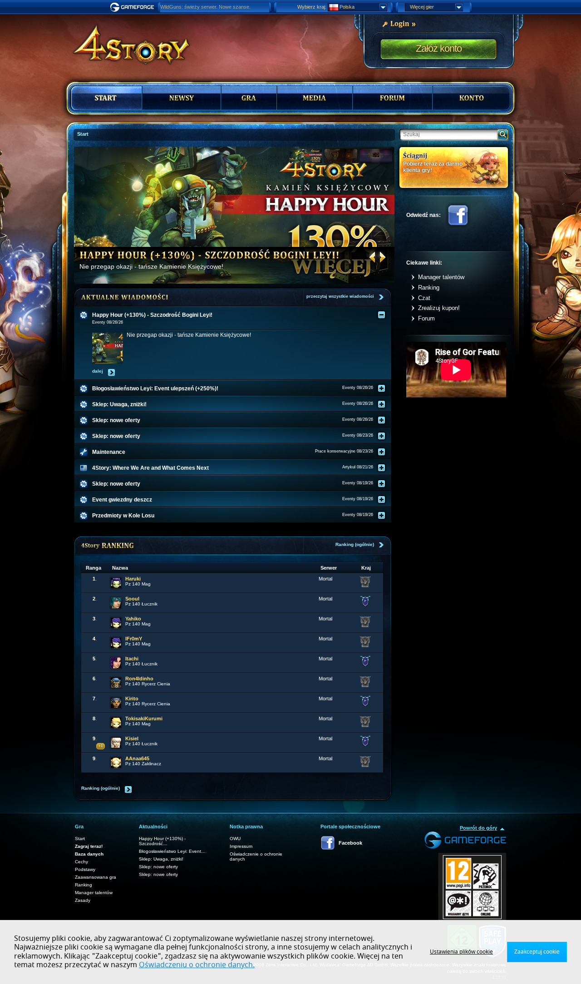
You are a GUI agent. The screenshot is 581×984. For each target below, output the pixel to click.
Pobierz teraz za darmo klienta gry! (433, 167)
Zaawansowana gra (95, 877)
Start (80, 838)
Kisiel (131, 738)
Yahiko (133, 618)
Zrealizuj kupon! (439, 308)
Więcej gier (422, 7)
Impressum (241, 846)
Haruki (133, 578)
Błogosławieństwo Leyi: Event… (172, 851)
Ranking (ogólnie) (354, 544)
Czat (424, 298)
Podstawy (85, 869)
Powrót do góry (478, 828)
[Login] (399, 23)
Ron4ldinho (139, 678)
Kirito (131, 698)
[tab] (238, 315)
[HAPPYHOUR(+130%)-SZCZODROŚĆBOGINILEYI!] (209, 255)
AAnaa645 (137, 758)
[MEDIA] (315, 98)
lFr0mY (133, 638)
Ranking (428, 287)
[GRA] (249, 98)
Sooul (132, 598)
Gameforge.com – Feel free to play (133, 7)
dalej (97, 371)
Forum (426, 318)
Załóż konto (439, 48)
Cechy (81, 861)
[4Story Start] (125, 41)
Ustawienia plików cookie (461, 952)
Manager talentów (441, 277)
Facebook (458, 215)
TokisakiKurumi (143, 718)
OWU (235, 838)
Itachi (131, 658)
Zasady (82, 900)
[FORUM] (393, 98)
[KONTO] (472, 98)
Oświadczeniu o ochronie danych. (197, 964)
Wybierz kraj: (311, 7)
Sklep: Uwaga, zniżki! (161, 858)
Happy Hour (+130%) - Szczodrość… (162, 841)
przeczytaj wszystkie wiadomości (340, 296)
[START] (107, 98)
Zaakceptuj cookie (537, 952)
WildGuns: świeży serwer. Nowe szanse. (205, 7)
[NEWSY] (181, 98)
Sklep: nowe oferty (158, 866)
